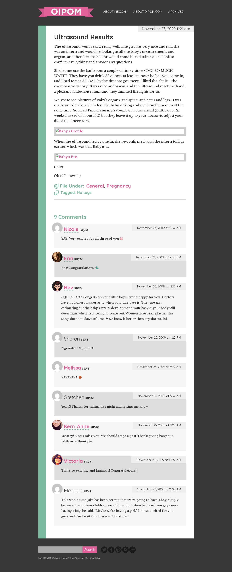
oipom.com (66, 12)
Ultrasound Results (83, 37)
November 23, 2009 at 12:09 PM (158, 257)
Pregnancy (119, 186)
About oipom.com (147, 11)
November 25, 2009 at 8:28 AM (159, 425)
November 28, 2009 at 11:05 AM (159, 489)
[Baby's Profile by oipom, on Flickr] (120, 131)
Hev (68, 287)
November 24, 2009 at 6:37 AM (159, 396)
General (95, 186)
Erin (68, 258)
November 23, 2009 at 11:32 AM (159, 228)
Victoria (73, 461)
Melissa (72, 367)
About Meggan (115, 11)
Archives (175, 11)
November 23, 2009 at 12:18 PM (159, 286)
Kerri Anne (76, 426)
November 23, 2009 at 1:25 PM (159, 337)
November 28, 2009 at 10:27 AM (158, 460)
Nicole (71, 229)
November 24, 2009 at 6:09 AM (159, 367)
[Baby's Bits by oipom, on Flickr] (120, 157)
